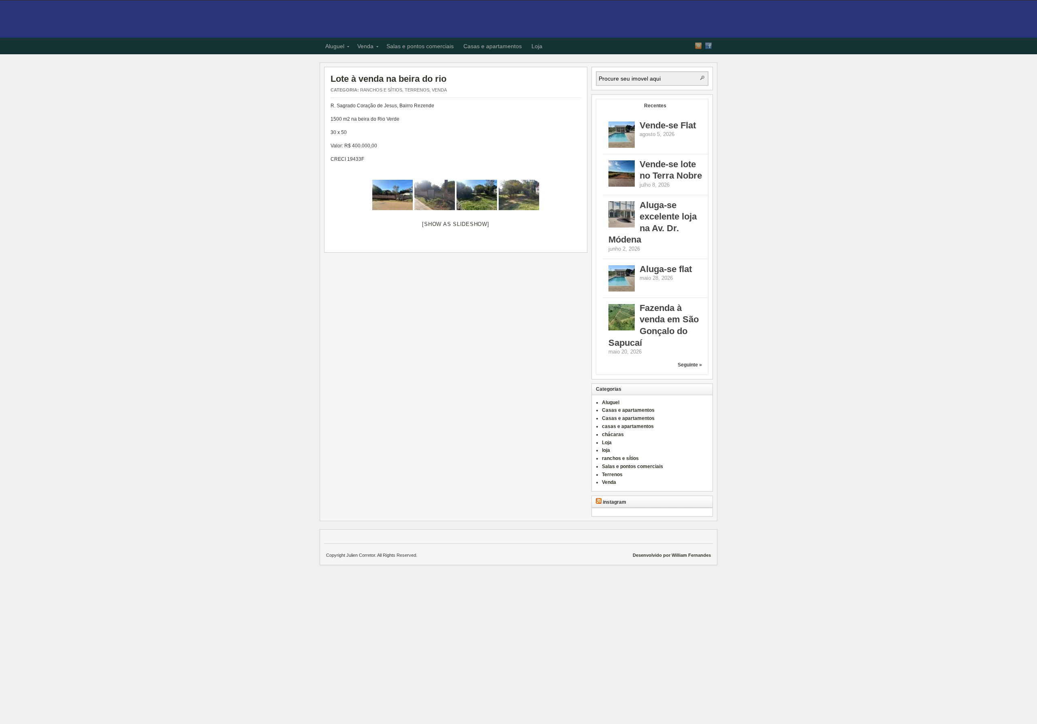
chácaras (613, 434)
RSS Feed (698, 46)
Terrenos (417, 89)
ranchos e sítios (381, 89)
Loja (536, 46)
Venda (362, 47)
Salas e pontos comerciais (420, 46)
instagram (614, 502)
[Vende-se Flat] (621, 146)
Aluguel (332, 47)
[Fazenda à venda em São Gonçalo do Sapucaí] (621, 329)
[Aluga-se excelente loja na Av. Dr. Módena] (621, 226)
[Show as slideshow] (455, 224)
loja (606, 450)
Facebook (708, 46)
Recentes (655, 106)
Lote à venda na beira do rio (388, 79)
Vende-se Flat (668, 125)
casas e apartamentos (628, 426)
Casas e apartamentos (492, 46)
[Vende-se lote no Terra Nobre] (621, 185)
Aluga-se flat (666, 269)
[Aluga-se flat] (621, 290)
